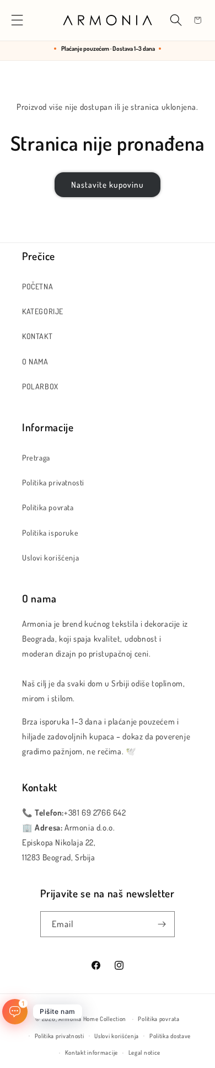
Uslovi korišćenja (50, 557)
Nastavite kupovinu (107, 184)
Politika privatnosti (53, 482)
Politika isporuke (50, 532)
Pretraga (36, 457)
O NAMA (35, 361)
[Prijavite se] (162, 924)
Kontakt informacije (91, 1052)
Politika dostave (170, 1036)
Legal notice (144, 1052)
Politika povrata (48, 507)
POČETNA (37, 286)
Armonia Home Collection (92, 1019)
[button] (17, 20)
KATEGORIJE (42, 311)
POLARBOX (40, 386)
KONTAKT (37, 336)
